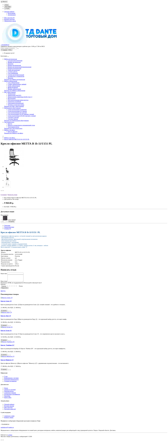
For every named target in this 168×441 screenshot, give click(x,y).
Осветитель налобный (14, 101)
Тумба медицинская (14, 70)
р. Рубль (7, 8)
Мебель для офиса (9, 130)
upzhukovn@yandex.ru (7, 427)
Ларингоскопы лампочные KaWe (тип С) (20, 97)
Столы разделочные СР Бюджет (17, 109)
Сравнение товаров (10, 392)
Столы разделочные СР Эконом (17, 111)
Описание (7, 225)
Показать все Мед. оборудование (14, 106)
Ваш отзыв (4, 281)
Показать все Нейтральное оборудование (16, 120)
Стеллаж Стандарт (13, 117)
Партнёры (7, 396)
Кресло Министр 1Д (7, 360)
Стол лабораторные (13, 82)
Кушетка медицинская (14, 68)
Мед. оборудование (10, 92)
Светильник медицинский (16, 103)
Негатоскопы (12, 98)
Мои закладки (8, 407)
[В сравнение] (3, 190)
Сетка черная (11, 219)
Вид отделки (4, 215)
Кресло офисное (12, 131)
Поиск (6, 388)
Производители (9, 391)
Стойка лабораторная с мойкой (17, 84)
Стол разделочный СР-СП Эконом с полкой (21, 114)
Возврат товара (8, 417)
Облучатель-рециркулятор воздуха (18, 100)
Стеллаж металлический (15, 60)
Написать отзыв (12, 194)
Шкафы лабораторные (14, 89)
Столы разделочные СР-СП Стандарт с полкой (22, 116)
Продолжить (4, 288)
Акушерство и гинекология (16, 76)
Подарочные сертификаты (12, 394)
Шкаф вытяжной (13, 87)
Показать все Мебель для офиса (13, 133)
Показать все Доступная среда (13, 128)
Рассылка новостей (10, 409)
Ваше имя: (4, 273)
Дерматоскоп (11, 93)
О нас (6, 376)
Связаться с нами (9, 416)
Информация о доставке (11, 378)
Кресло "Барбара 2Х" (8, 345)
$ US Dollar (8, 6)
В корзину (11, 221)
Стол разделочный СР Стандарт (17, 112)
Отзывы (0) (7, 228)
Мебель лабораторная (10, 81)
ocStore (10, 435)
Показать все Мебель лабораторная (14, 90)
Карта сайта (7, 397)
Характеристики (9, 227)
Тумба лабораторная (14, 86)
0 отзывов (4, 194)
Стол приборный (13, 73)
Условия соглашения (10, 381)
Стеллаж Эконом (13, 119)
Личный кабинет (9, 404)
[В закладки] (1, 190)
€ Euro (6, 5)
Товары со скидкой (10, 389)
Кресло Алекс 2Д (6, 301)
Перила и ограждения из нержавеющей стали (21, 125)
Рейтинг (3, 284)
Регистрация (11, 13)
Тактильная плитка (13, 127)
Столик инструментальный (16, 75)
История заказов (9, 406)
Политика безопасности (11, 379)
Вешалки (10, 78)
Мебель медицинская (10, 59)
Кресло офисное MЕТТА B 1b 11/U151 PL (16, 139)
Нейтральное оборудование (12, 108)
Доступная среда (9, 122)
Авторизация (12, 15)
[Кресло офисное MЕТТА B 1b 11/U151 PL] (14, 166)
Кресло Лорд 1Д (6, 316)
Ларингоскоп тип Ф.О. (14, 95)
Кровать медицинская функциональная (19, 67)
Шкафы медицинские (14, 62)
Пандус (10, 123)
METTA (3, 291)
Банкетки (10, 64)
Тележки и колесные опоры (16, 105)
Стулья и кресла (12, 71)
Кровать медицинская (14, 65)
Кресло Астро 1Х (6, 330)
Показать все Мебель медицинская (14, 79)
